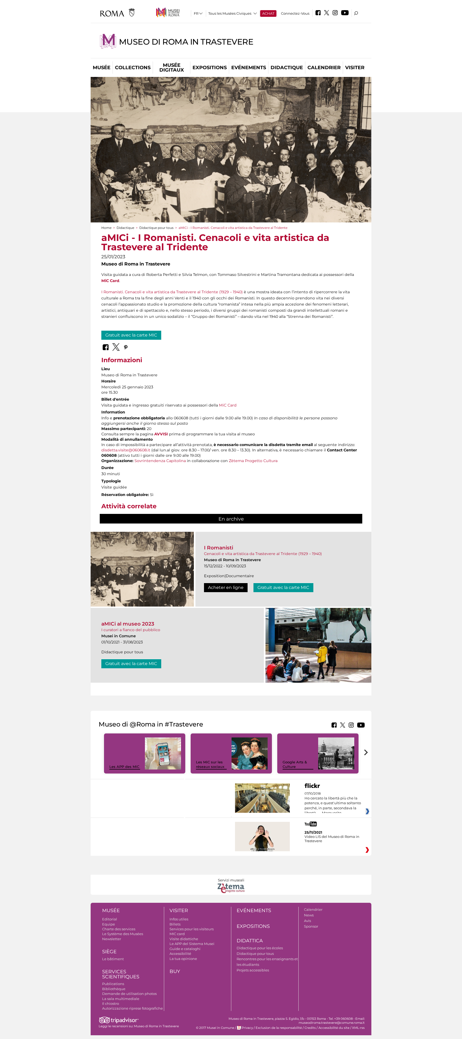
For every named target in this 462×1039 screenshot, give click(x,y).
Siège (109, 951)
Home (106, 228)
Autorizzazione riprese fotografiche (132, 1008)
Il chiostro (110, 1003)
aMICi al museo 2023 (127, 624)
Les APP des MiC (124, 766)
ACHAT (268, 13)
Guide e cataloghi (185, 949)
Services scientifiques (120, 974)
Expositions (209, 68)
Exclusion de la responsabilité (279, 1028)
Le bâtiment (113, 959)
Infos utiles (179, 919)
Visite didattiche (184, 939)
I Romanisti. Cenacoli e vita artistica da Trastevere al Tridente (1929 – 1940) (172, 292)
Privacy (247, 1028)
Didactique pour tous (156, 228)
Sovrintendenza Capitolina (160, 460)
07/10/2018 (333, 803)
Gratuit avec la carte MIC (131, 335)
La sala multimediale (120, 999)
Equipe (108, 924)
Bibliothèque (113, 989)
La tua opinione (183, 958)
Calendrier (324, 68)
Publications (113, 984)
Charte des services (118, 929)
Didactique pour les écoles (260, 948)
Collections (133, 68)
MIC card (177, 934)
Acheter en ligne (226, 587)
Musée (101, 68)
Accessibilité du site (333, 1028)
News (309, 915)
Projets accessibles (253, 970)
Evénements (248, 68)
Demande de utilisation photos (129, 993)
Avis (307, 921)
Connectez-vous (295, 13)
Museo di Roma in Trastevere (186, 42)
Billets (175, 924)
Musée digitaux (171, 67)
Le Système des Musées (122, 934)
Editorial (109, 919)
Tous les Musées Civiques (229, 13)
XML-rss (358, 1028)
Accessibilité (180, 953)
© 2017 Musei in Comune (215, 1028)
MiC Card (110, 280)
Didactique (287, 68)
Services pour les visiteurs (192, 929)
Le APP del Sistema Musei (192, 944)
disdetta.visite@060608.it (125, 450)
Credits (310, 1028)
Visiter (354, 68)
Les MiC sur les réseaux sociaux (210, 764)
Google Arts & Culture (295, 764)
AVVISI (161, 434)
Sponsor (311, 926)
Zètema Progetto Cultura (253, 460)
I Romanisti (218, 548)
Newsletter (111, 939)
